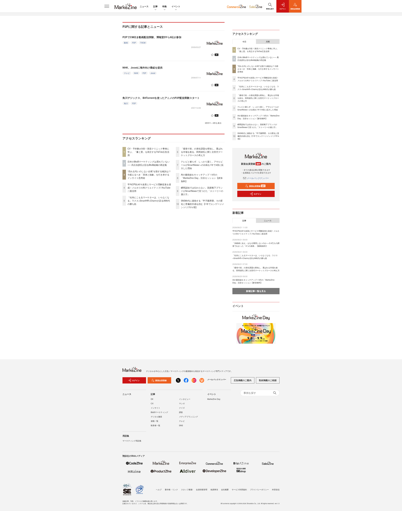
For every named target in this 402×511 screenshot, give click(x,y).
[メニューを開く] (106, 6)
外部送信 (276, 489)
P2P (134, 42)
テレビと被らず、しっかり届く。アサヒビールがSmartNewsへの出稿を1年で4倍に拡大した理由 (202, 165)
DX (152, 399)
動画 (126, 42)
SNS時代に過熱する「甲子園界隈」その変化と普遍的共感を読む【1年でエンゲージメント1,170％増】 (202, 204)
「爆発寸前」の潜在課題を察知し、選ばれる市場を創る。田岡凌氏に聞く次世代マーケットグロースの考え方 (202, 152)
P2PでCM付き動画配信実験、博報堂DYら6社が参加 (151, 37)
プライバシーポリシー (259, 489)
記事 (155, 6)
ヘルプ (159, 489)
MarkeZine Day (213, 399)
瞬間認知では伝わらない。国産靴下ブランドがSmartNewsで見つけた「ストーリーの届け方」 (202, 191)
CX (152, 403)
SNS (181, 425)
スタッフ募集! (187, 489)
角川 (126, 103)
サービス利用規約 (239, 489)
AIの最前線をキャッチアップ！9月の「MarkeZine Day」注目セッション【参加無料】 (202, 178)
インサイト (155, 407)
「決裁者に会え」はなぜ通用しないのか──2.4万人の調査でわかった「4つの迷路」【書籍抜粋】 (255, 244)
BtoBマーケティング (159, 412)
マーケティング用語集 (131, 440)
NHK (136, 73)
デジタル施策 (156, 416)
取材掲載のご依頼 (268, 380)
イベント (175, 6)
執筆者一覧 (155, 425)
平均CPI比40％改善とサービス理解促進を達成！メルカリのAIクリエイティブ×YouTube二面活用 (149, 187)
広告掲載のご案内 (242, 380)
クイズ (182, 407)
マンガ (182, 403)
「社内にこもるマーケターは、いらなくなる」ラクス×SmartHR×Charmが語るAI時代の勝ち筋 (149, 200)
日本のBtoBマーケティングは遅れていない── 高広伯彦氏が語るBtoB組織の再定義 (149, 163)
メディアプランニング (188, 416)
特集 (164, 6)
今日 (244, 41)
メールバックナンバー (258, 178)
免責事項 (214, 489)
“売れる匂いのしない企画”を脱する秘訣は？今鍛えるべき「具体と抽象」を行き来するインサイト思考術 (149, 174)
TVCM (142, 42)
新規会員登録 (257, 186)
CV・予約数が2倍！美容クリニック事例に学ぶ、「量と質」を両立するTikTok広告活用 (148, 152)
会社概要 (225, 489)
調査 (181, 412)
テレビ (127, 73)
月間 (268, 41)
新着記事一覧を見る (256, 291)
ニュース (144, 6)
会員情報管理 (201, 489)
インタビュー (184, 399)
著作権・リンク (171, 489)
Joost (153, 73)
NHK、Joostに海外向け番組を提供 (142, 67)
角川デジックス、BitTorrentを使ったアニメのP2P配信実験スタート (161, 98)
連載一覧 (154, 421)
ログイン (257, 193)
